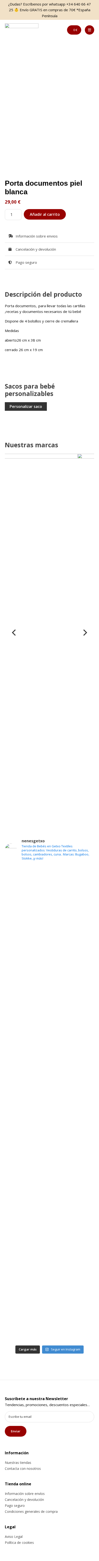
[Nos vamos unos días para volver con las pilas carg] (49, 981)
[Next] (84, 633)
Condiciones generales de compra (31, 1511)
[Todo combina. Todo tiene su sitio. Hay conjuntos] (49, 1027)
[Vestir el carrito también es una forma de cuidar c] (49, 895)
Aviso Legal (14, 1536)
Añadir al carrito (45, 214)
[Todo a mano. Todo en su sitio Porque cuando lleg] (49, 1260)
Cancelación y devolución (24, 1499)
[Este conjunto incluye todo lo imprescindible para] (49, 1134)
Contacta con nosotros (23, 1468)
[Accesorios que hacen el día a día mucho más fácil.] (49, 941)
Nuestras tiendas (18, 1462)
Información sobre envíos (25, 1493)
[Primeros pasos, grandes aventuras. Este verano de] (49, 1220)
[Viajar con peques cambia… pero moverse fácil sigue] (49, 1168)
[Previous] (14, 633)
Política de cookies (19, 1542)
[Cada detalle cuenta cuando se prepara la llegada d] (49, 1307)
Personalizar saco (26, 406)
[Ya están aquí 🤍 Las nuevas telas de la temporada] (49, 1085)
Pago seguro (15, 1505)
